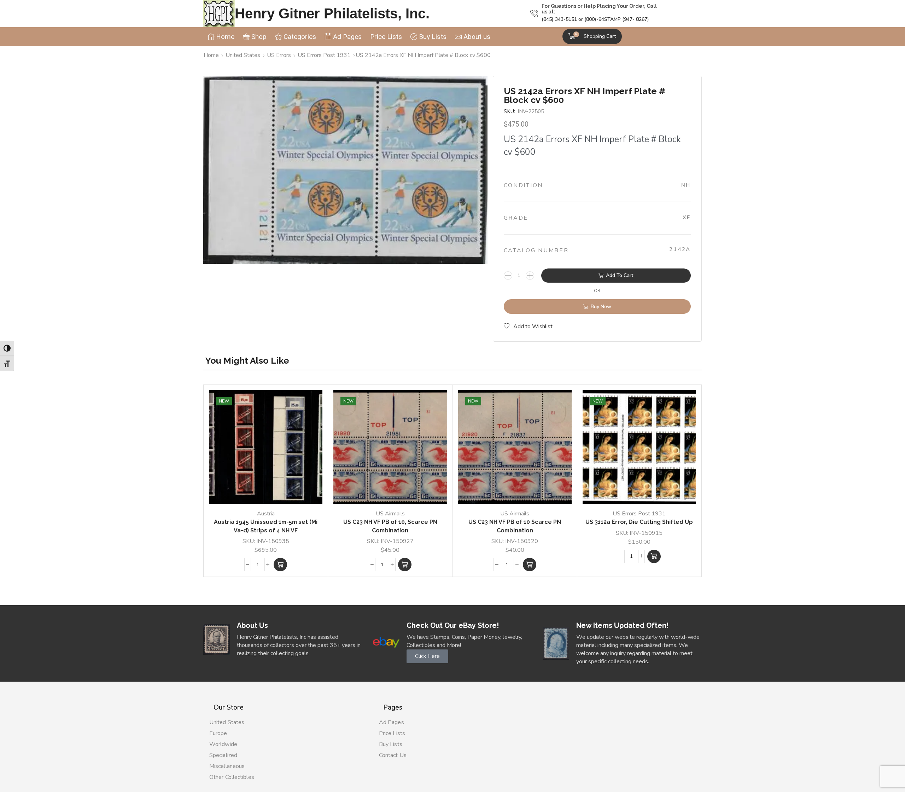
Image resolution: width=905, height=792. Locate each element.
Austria (266, 514)
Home (211, 55)
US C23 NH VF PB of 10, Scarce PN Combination (390, 526)
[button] (592, 36)
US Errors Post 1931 (324, 55)
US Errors (279, 55)
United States (243, 55)
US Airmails (390, 514)
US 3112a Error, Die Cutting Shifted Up (639, 522)
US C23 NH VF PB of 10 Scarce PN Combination (514, 526)
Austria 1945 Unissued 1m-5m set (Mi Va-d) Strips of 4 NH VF (265, 526)
